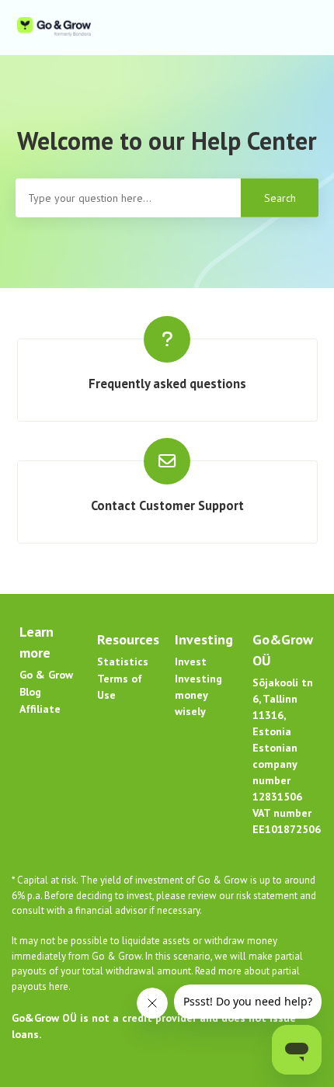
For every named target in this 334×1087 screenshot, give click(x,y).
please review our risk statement (228, 895)
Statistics (122, 662)
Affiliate (40, 709)
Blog (30, 692)
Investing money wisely (198, 695)
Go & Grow (46, 675)
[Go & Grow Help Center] (54, 27)
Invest (191, 662)
